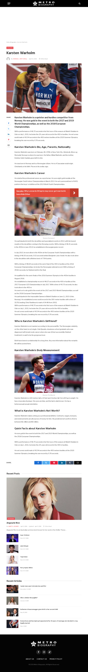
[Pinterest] (8, 139)
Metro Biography (11, 42)
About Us (30, 659)
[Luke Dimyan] (12, 549)
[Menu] (9, 3)
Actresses (11, 518)
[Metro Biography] (44, 3)
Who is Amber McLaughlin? (29, 598)
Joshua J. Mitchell (20, 59)
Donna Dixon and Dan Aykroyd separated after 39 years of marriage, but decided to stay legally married (49, 622)
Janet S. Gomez (13, 526)
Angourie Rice (13, 523)
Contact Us (42, 659)
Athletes (10, 48)
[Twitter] (8, 129)
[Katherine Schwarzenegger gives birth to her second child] (12, 612)
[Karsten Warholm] (44, 88)
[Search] (79, 3)
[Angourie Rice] (44, 499)
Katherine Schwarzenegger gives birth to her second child (39, 609)
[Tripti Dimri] (12, 560)
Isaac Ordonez (25, 535)
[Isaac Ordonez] (12, 538)
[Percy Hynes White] (12, 571)
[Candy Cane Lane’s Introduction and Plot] (12, 589)
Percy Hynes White (26, 568)
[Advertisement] (44, 24)
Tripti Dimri (23, 557)
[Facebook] (8, 123)
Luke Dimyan (24, 546)
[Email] (8, 145)
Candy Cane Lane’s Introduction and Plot (33, 586)
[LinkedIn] (8, 134)
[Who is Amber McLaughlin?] (12, 601)
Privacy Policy (56, 659)
